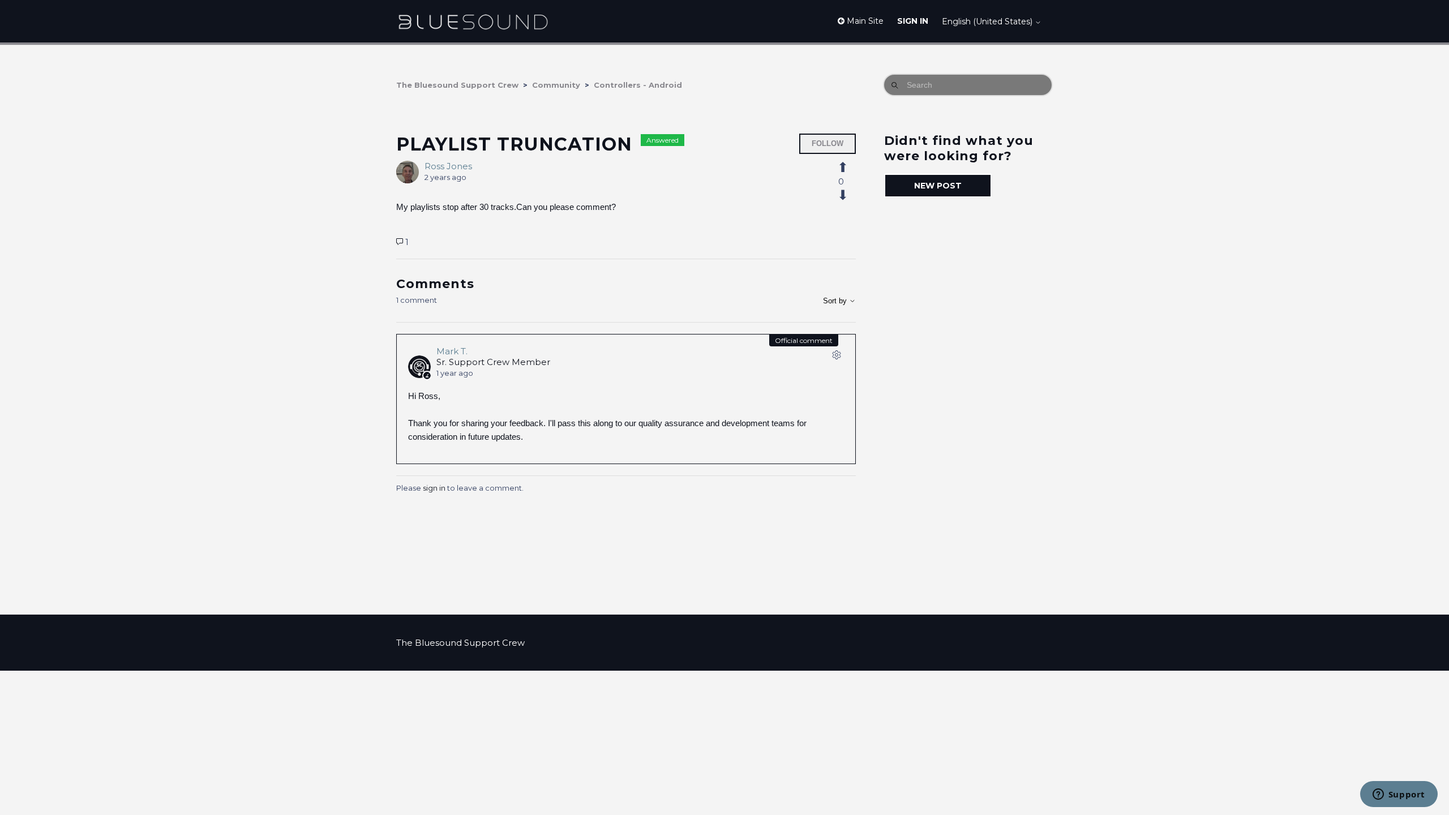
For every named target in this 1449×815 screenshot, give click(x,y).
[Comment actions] (836, 357)
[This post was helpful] (849, 167)
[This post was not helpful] (849, 195)
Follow (827, 143)
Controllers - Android (638, 84)
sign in (434, 487)
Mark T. (452, 351)
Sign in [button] (912, 21)
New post (938, 186)
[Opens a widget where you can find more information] (1399, 795)
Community (556, 84)
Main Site (864, 21)
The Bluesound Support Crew (457, 84)
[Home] (473, 21)
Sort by (836, 301)
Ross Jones (448, 166)
